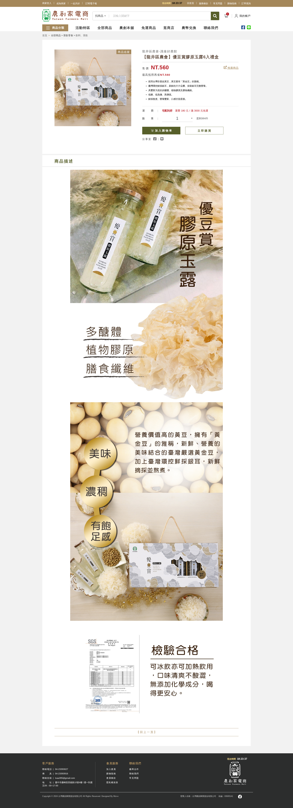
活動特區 (83, 28)
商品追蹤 (124, 51)
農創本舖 (126, 28)
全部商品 (105, 28)
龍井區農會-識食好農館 (159, 51)
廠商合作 (134, 769)
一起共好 (75, 3)
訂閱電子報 (91, 3)
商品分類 (57, 27)
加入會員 (111, 769)
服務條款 (203, 3)
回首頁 (190, 3)
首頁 (44, 35)
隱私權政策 (112, 782)
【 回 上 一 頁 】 (146, 732)
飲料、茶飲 (82, 35)
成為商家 (61, 3)
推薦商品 (233, 67)
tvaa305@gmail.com (65, 778)
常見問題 (217, 3)
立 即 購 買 (204, 130)
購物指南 (232, 3)
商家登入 (46, 3)
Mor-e (115, 796)
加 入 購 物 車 (163, 130)
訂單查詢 (246, 3)
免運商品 (148, 28)
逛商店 (168, 28)
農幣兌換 (189, 28)
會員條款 (111, 778)
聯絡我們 (211, 28)
